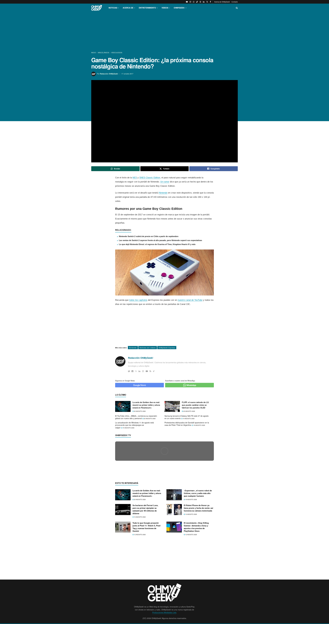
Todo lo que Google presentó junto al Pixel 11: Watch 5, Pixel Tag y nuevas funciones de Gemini (146, 526)
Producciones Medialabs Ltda (164, 612)
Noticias (113, 7)
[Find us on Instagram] (190, 2)
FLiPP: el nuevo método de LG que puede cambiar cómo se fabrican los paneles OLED (195, 405)
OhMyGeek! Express (167, 347)
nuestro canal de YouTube (190, 300)
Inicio (93, 52)
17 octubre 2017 (127, 73)
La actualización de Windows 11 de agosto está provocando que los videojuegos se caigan (134, 425)
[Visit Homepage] (96, 8)
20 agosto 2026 (140, 411)
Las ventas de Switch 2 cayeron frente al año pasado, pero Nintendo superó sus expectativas (160, 240)
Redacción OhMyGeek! (109, 73)
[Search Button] (237, 8)
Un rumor (164, 182)
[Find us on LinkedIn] (203, 2)
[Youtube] (147, 371)
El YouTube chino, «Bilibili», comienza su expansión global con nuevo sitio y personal (136, 417)
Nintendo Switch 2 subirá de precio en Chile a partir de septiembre (148, 236)
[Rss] (150, 371)
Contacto (234, 2)
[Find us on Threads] (200, 2)
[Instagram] (143, 371)
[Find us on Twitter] (207, 2)
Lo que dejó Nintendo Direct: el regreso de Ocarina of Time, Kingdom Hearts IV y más (157, 244)
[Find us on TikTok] (197, 2)
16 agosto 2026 (140, 517)
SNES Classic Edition (149, 177)
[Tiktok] (153, 371)
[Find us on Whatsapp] (193, 2)
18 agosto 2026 (199, 425)
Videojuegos (116, 52)
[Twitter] (136, 371)
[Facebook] (132, 371)
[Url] (129, 371)
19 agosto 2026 (188, 418)
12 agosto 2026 (191, 514)
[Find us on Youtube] (187, 2)
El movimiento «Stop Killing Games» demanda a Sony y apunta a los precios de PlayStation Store (196, 526)
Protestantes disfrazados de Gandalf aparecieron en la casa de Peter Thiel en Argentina (186, 423)
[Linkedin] (139, 371)
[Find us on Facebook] (210, 2)
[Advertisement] (164, 32)
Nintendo (163, 193)
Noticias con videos (148, 347)
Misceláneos (103, 52)
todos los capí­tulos (138, 300)
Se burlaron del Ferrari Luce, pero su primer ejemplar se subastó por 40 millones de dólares (145, 509)
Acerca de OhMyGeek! (222, 2)
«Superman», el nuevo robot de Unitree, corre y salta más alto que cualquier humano (198, 493)
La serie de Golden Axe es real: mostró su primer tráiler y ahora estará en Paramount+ (146, 405)
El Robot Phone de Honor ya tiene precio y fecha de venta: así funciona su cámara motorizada (198, 508)
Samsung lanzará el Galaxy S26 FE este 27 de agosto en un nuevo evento (186, 417)
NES (134, 177)
